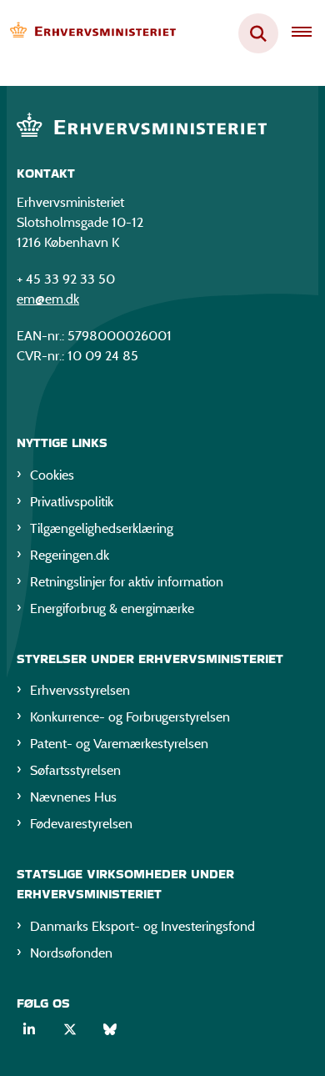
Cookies (52, 475)
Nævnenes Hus (73, 797)
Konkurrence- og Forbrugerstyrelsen (130, 717)
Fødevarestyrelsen (81, 824)
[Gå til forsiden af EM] (88, 34)
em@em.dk (48, 299)
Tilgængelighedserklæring (101, 528)
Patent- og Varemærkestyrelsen (119, 744)
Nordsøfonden (71, 953)
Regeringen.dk (69, 555)
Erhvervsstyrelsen (80, 690)
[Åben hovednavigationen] (308, 33)
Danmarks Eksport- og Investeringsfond (142, 926)
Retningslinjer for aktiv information (126, 582)
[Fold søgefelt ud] (258, 33)
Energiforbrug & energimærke (112, 608)
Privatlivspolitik (71, 502)
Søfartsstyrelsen (75, 770)
